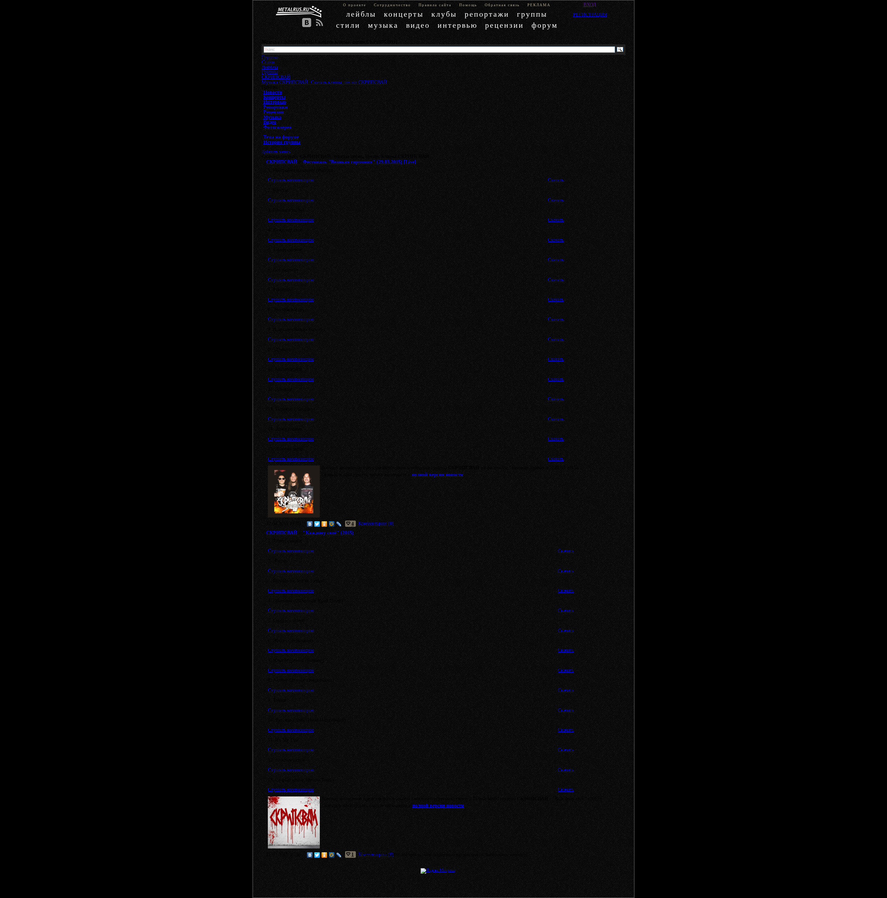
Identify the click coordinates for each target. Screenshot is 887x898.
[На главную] (299, 12)
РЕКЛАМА (539, 5)
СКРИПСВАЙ (276, 77)
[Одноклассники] (324, 524)
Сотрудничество (392, 5)
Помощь (468, 5)
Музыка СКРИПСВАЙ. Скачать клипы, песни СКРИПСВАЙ (324, 82)
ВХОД (589, 4)
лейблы (361, 14)
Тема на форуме (281, 137)
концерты (404, 14)
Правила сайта (435, 5)
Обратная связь (502, 5)
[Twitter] (317, 524)
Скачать (556, 180)
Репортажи (275, 107)
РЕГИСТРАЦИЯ (590, 14)
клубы (444, 14)
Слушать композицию (291, 180)
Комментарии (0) (376, 523)
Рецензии (273, 112)
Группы (270, 72)
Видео (269, 122)
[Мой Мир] (331, 524)
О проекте (354, 5)
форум (545, 25)
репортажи (487, 14)
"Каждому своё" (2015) (328, 532)
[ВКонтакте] (310, 524)
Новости (272, 92)
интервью (457, 25)
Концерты (274, 97)
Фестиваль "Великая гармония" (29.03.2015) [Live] (359, 162)
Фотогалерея (277, 127)
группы (532, 14)
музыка (383, 25)
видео (418, 25)
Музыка (272, 117)
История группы (281, 142)
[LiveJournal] (339, 524)
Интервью (274, 102)
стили (348, 25)
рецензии (504, 25)
